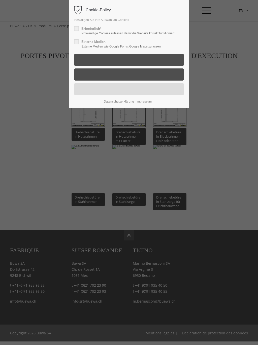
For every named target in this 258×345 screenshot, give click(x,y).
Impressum (144, 101)
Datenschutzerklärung (119, 101)
